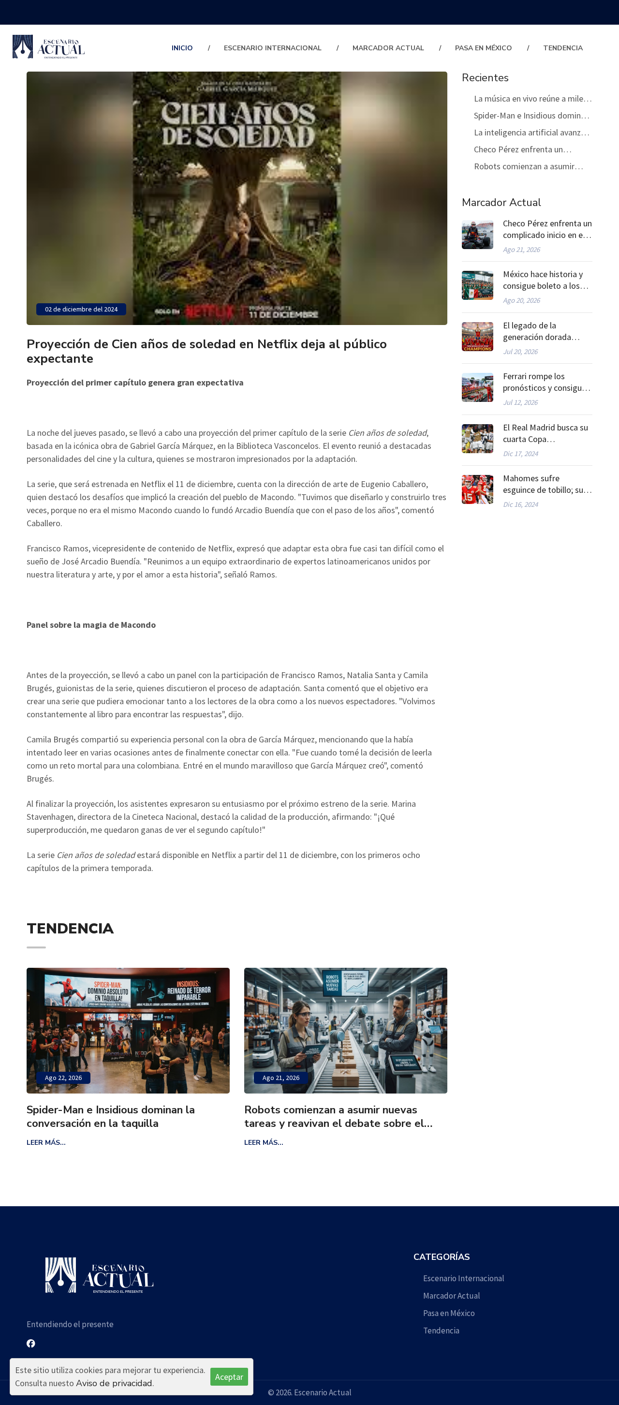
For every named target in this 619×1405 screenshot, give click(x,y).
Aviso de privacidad (114, 1383)
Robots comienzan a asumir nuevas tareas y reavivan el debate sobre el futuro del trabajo (239, 1116)
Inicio (182, 48)
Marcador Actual (388, 48)
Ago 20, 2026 (403, 1077)
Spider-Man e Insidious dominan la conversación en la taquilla (532, 117)
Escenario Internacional (273, 48)
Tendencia (563, 48)
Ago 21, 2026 (185, 1077)
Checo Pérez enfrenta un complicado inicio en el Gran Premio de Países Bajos (524, 151)
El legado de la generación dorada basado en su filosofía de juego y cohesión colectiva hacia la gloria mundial (545, 331)
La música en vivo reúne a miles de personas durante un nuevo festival (530, 100)
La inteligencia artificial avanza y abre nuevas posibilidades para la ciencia (533, 134)
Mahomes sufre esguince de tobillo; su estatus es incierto (543, 484)
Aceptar (229, 1376)
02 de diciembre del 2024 (81, 309)
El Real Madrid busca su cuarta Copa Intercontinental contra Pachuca (545, 433)
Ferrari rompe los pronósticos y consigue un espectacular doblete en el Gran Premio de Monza (546, 382)
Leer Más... (168, 1142)
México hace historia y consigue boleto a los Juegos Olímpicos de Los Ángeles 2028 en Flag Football (543, 280)
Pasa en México (483, 48)
